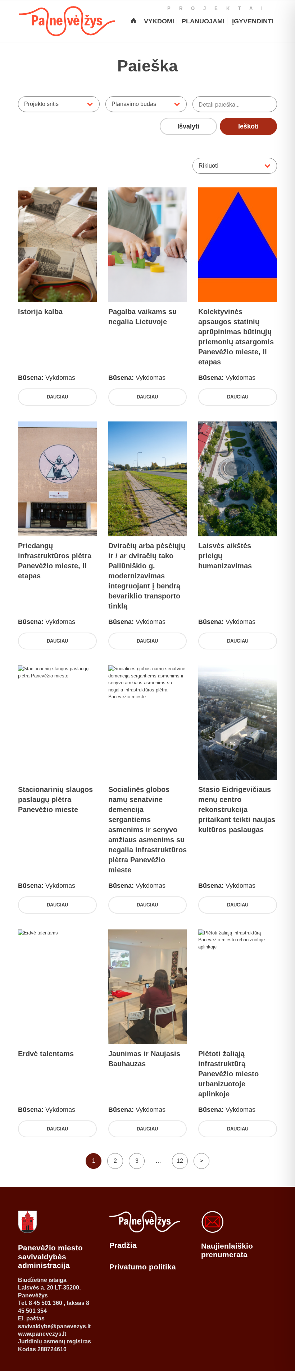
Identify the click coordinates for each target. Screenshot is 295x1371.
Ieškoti (248, 126)
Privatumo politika (142, 1267)
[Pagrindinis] (133, 21)
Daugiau (57, 397)
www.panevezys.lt (42, 1334)
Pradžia (123, 1245)
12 (180, 1161)
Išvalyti (188, 126)
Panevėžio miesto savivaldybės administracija (50, 1256)
